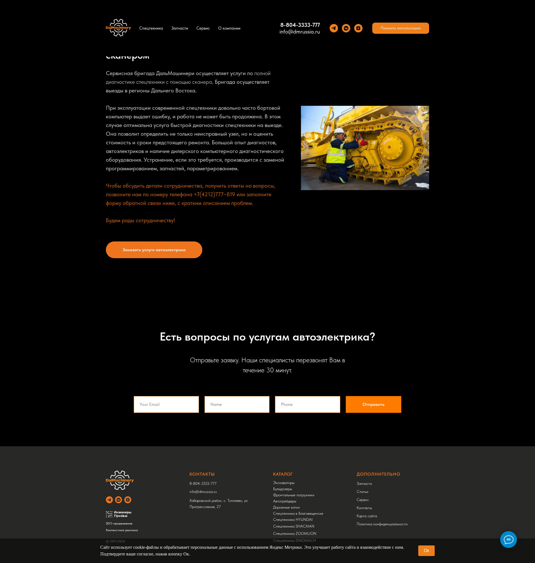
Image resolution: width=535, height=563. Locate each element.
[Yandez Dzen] (358, 28)
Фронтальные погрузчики (293, 495)
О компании (229, 28)
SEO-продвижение (119, 523)
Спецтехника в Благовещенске (298, 513)
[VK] (346, 28)
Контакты (364, 507)
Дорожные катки (286, 507)
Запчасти (179, 28)
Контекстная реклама (122, 530)
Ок (426, 550)
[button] (400, 28)
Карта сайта (367, 516)
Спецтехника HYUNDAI (293, 519)
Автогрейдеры (284, 501)
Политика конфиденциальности (382, 524)
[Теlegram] (334, 28)
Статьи (362, 491)
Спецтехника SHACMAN (293, 526)
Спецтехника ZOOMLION (294, 533)
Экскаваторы (284, 482)
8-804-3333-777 (300, 24)
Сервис (203, 28)
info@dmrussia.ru (299, 31)
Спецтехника (151, 28)
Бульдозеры (282, 489)
